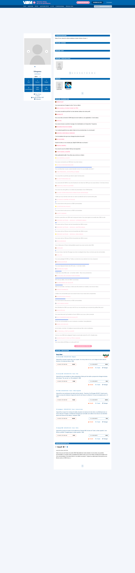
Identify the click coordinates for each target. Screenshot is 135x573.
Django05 (60, 447)
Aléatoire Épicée (44, 6)
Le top (52, 6)
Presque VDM (69, 6)
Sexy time (59, 354)
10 (92, 73)
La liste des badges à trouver (83, 346)
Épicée (36, 6)
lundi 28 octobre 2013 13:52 (62, 450)
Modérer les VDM (97, 2)
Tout (24, 6)
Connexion (109, 2)
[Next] (95, 73)
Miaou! (36, 76)
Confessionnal (60, 6)
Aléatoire (30, 6)
